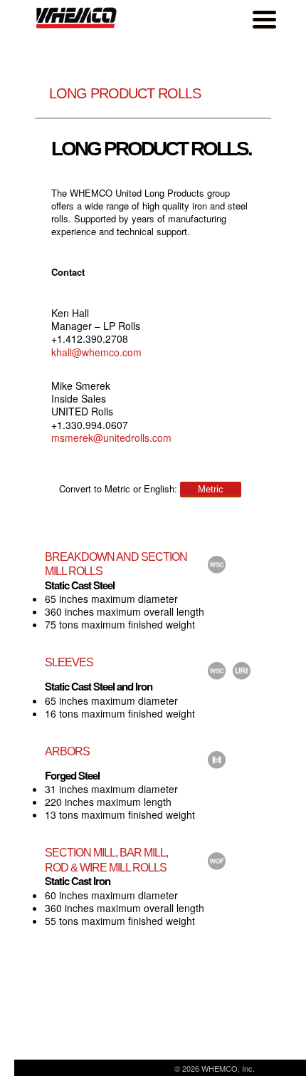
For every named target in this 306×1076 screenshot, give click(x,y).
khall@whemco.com (96, 352)
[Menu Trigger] (264, 18)
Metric (210, 489)
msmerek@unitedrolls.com (111, 437)
